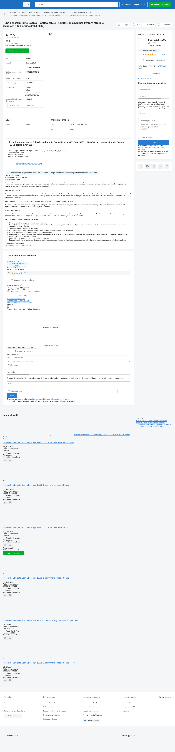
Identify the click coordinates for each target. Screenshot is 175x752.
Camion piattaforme (143, 426)
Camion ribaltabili (154, 421)
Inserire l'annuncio (13, 553)
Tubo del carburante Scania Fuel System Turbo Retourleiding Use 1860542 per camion (41, 620)
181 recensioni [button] (29, 273)
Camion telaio (146, 423)
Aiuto (5, 707)
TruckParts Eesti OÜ (14, 261)
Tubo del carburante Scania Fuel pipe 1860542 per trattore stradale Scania (36, 485)
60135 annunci (20, 266)
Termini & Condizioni (51, 703)
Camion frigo (154, 424)
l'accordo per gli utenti (60, 399)
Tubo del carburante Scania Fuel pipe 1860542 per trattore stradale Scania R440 (39, 663)
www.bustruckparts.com (16, 299)
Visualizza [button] (24, 292)
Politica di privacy (49, 707)
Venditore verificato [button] (18, 263)
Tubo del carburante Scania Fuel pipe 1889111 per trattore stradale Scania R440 (38, 442)
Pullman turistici (165, 424)
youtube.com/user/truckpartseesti (19, 303)
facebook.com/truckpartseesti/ (18, 301)
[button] (119, 25)
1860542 (35, 72)
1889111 (28, 72)
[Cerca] (37, 4)
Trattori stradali (142, 421)
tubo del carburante (32, 67)
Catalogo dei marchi (50, 719)
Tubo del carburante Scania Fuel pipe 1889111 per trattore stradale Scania (36, 527)
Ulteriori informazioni (146, 79)
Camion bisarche (157, 426)
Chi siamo (7, 703)
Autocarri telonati (142, 424)
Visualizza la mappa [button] (50, 327)
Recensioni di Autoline (51, 715)
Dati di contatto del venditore (14, 711)
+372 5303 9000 (34, 292)
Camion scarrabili (158, 423)
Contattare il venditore (17, 51)
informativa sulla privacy (41, 399)
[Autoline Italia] (12, 4)
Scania (28, 58)
